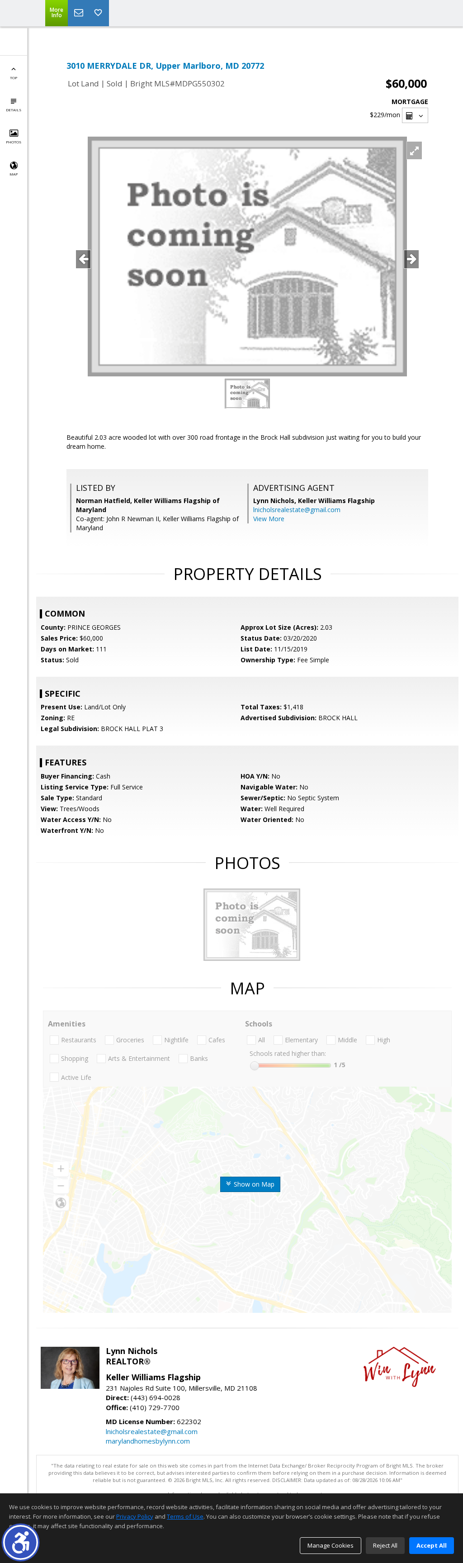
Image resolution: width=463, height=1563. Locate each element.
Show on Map (253, 1184)
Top (13, 77)
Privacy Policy (134, 1516)
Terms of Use (185, 1516)
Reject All (385, 1545)
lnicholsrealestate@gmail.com (296, 509)
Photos (13, 141)
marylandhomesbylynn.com (148, 1440)
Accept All (431, 1545)
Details (13, 109)
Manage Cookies (330, 1545)
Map (13, 173)
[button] (20, 1542)
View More (268, 518)
